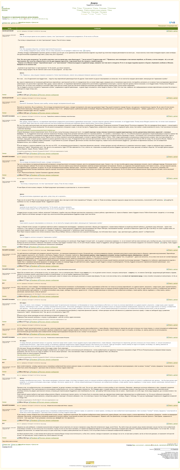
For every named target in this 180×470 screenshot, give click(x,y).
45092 (19, 299)
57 (37, 18)
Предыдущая (162, 25)
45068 (19, 31)
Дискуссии (35, 22)
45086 (19, 269)
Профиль (80, 10)
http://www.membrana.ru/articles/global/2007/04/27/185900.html (36, 130)
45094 (19, 325)
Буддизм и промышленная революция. (20, 17)
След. (46, 18)
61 (44, 18)
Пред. (8, 18)
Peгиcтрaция (112, 8)
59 (41, 18)
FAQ (75, 8)
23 (26, 18)
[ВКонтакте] (174, 22)
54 (32, 18)
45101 (19, 362)
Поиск (80, 8)
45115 (19, 423)
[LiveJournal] (172, 22)
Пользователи (88, 8)
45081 (19, 178)
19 (19, 18)
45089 (19, 283)
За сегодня (96, 12)
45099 (19, 337)
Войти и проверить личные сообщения (96, 10)
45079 (19, 156)
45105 (19, 405)
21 (23, 18)
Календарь (103, 8)
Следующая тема (172, 25)
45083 (19, 250)
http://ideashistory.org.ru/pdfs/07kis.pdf (28, 355)
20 (21, 18)
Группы (96, 8)
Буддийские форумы (25, 22)
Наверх (4, 94)
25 (30, 18)
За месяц (105, 14)
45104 (19, 375)
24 (28, 18)
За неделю (104, 12)
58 (39, 18)
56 (35, 18)
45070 (19, 98)
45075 (19, 116)
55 (34, 18)
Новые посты (86, 12)
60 (42, 18)
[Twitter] (170, 22)
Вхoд (110, 10)
